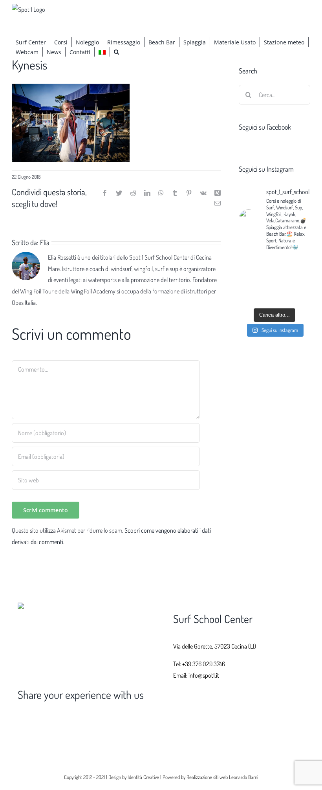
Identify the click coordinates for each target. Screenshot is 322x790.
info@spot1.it (203, 675)
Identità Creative (143, 777)
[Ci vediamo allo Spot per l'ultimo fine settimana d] (256, 269)
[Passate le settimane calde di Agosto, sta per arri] (293, 269)
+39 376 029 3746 (203, 664)
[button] (116, 52)
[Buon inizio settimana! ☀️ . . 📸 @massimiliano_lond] (256, 292)
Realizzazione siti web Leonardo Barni (222, 777)
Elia (44, 242)
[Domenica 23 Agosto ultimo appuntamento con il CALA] (293, 292)
